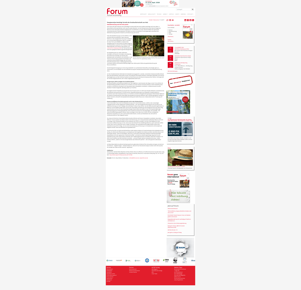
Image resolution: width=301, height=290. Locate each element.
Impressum (109, 280)
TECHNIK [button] (159, 14)
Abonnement (110, 269)
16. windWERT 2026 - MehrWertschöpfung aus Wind (182, 48)
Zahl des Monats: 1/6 (172, 230)
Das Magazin (155, 269)
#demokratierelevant (173, 208)
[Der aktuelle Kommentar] (180, 81)
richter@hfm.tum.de (134, 158)
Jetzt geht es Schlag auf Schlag (175, 232)
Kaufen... (170, 39)
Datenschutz (109, 278)
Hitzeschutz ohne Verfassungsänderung (177, 223)
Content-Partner (133, 272)
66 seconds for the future (180, 269)
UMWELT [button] (165, 14)
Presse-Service (110, 276)
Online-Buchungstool (111, 275)
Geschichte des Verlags (157, 270)
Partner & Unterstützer (134, 270)
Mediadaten (109, 270)
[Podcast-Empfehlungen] (170, 20)
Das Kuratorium (133, 269)
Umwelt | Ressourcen (154, 20)
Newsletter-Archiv (111, 273)
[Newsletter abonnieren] (173, 20)
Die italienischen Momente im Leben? (176, 166)
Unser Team (154, 273)
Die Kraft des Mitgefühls (179, 275)
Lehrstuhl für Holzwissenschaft (114, 48)
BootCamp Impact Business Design (183, 56)
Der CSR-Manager (178, 273)
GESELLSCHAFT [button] (151, 14)
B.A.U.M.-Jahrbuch (178, 272)
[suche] (192, 9)
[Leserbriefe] (167, 20)
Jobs (153, 272)
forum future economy (179, 278)
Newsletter (109, 272)
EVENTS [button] (177, 14)
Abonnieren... (171, 41)
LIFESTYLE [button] (171, 14)
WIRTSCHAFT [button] (143, 14)
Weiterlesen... (171, 36)
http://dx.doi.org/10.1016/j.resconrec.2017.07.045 (121, 155)
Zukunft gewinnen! (178, 280)
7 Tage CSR (176, 270)
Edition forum (177, 276)
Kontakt (108, 281)
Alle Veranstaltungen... (173, 71)
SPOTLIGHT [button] (190, 14)
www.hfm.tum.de (144, 158)
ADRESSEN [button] (183, 14)
